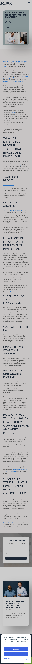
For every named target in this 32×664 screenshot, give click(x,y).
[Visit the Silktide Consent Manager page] (26, 658)
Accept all (16, 649)
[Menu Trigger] (29, 3)
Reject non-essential (16, 654)
